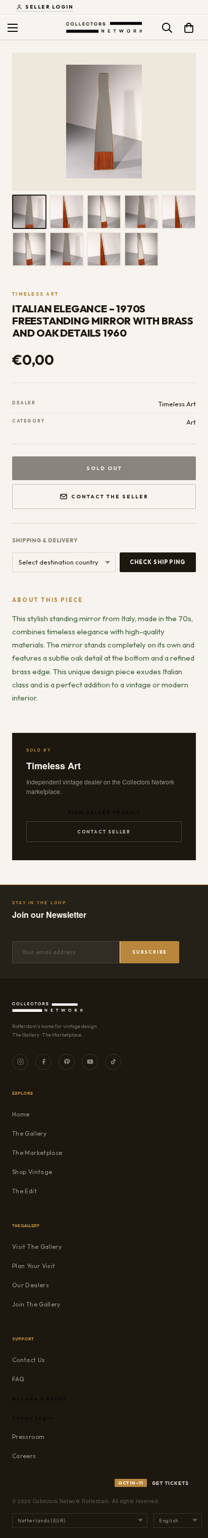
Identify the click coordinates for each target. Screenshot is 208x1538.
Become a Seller (39, 1398)
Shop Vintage (32, 1172)
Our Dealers (30, 1285)
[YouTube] (90, 1062)
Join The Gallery (36, 1304)
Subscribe (149, 952)
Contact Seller (104, 831)
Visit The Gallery (37, 1246)
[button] (188, 27)
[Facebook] (43, 1062)
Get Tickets (153, 1483)
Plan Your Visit (33, 1266)
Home (20, 1114)
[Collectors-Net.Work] (104, 27)
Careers (24, 1456)
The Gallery (29, 1133)
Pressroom (28, 1436)
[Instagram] (20, 1062)
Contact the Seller (109, 496)
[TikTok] (113, 1062)
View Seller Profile (104, 812)
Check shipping (158, 562)
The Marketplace (37, 1152)
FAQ (18, 1379)
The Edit (24, 1191)
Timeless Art (35, 294)
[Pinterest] (67, 1062)
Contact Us (28, 1360)
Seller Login (49, 7)
